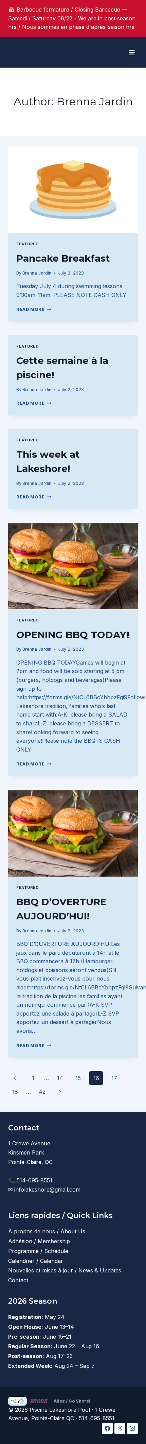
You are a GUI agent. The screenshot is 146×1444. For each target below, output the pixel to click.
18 (15, 1091)
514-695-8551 (34, 1180)
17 (114, 1078)
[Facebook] (107, 1428)
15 (78, 1078)
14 (60, 1078)
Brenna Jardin (36, 273)
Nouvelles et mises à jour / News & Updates (64, 1270)
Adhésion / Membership (39, 1241)
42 (42, 1091)
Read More (33, 309)
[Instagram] (132, 1428)
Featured (27, 244)
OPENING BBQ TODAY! (72, 634)
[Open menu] (131, 52)
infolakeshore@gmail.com (47, 1189)
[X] (119, 1428)
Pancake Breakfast (63, 258)
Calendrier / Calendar (35, 1260)
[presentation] (73, 189)
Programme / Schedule (38, 1251)
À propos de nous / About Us (46, 1231)
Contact (18, 1280)
